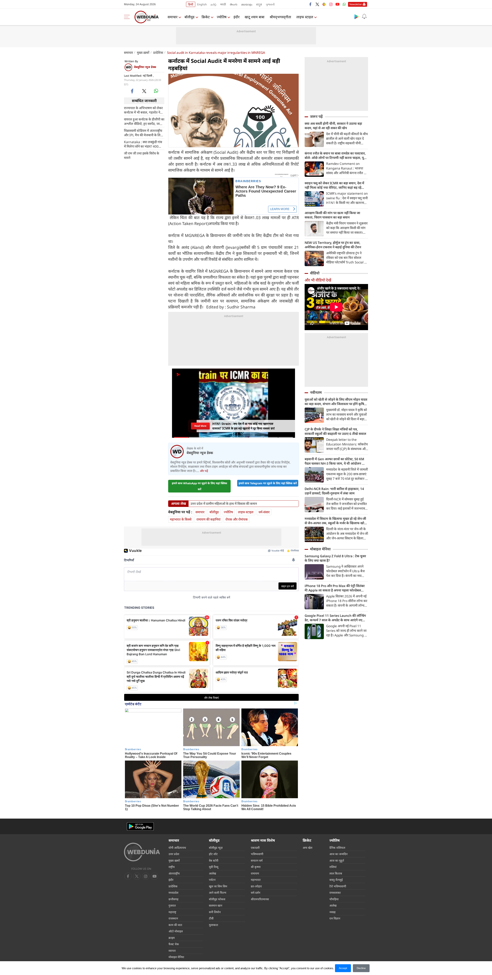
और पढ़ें (204, 471)
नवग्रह (332, 912)
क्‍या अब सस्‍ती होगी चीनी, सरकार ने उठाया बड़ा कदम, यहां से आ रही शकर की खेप (333, 125)
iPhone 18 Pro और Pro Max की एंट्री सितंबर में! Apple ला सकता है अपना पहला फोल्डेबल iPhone (335, 588)
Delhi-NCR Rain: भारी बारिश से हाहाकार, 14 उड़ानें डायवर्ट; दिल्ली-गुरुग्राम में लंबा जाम (334, 491)
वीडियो (314, 273)
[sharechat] (324, 4)
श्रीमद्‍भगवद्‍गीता (280, 17)
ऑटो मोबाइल (176, 931)
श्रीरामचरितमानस (260, 899)
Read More (200, 427)
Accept (343, 968)
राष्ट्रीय (172, 867)
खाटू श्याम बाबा (254, 17)
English (202, 4)
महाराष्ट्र (172, 912)
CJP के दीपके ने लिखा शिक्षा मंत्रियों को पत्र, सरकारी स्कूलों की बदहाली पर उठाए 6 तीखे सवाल (335, 431)
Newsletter (355, 4)
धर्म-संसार (264, 512)
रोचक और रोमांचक (236, 519)
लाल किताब (335, 873)
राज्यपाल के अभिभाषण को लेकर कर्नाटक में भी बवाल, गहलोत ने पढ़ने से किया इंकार (143, 109)
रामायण (255, 873)
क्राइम (172, 938)
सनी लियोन (215, 912)
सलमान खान (215, 905)
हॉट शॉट (213, 854)
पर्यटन (212, 880)
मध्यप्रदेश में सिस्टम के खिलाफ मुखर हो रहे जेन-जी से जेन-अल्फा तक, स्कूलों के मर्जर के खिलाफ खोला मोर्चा (336, 520)
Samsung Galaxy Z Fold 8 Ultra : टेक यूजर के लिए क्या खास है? (335, 558)
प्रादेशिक (158, 52)
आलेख (212, 873)
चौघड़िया (334, 899)
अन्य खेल (307, 848)
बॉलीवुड (189, 17)
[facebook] (310, 4)
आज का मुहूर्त (336, 860)
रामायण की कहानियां (208, 519)
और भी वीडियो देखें (318, 280)
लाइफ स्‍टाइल (304, 17)
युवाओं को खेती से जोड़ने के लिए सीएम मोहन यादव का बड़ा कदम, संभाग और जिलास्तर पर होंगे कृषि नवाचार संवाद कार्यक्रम (336, 401)
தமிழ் (213, 4)
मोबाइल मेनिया (320, 548)
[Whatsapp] (344, 4)
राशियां (333, 867)
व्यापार (172, 951)
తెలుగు (233, 4)
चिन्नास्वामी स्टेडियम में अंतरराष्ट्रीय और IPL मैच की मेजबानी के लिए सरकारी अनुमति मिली (143, 132)
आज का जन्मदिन (338, 854)
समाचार (172, 17)
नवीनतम (316, 392)
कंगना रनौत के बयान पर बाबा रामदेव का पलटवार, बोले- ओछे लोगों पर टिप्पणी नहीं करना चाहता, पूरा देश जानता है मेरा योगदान (335, 155)
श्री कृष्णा (256, 867)
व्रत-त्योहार (256, 886)
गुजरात (172, 905)
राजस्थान (173, 918)
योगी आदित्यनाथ (177, 848)
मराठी (223, 4)
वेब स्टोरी (213, 860)
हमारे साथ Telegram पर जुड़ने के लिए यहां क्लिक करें (268, 483)
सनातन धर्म (257, 860)
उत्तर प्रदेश (174, 854)
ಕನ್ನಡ (259, 4)
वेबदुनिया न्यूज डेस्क (145, 67)
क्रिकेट (206, 17)
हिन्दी (190, 4)
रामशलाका (335, 892)
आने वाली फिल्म (217, 892)
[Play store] (356, 16)
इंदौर (236, 17)
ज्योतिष (221, 17)
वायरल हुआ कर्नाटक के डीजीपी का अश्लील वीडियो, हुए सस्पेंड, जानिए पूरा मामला (144, 121)
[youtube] (337, 4)
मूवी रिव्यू (213, 867)
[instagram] (331, 4)
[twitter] (317, 4)
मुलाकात (213, 925)
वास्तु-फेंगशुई (336, 880)
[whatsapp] (156, 90)
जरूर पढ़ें (316, 116)
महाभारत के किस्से (180, 519)
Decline (361, 968)
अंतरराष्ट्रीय (174, 873)
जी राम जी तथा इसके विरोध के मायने (141, 155)
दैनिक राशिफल (337, 848)
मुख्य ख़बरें (143, 52)
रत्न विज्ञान (334, 918)
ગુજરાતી (270, 4)
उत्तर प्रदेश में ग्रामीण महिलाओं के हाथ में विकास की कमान (223, 504)
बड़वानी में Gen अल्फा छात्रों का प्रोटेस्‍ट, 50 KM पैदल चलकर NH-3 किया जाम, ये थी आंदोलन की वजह (335, 461)
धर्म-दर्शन (255, 892)
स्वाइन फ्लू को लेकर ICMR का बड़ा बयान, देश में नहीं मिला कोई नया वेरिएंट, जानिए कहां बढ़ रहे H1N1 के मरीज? (334, 185)
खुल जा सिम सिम (218, 886)
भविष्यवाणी (257, 854)
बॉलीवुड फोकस (217, 899)
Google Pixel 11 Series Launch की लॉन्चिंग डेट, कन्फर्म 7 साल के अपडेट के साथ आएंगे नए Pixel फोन (335, 617)
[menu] (128, 17)
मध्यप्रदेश (173, 892)
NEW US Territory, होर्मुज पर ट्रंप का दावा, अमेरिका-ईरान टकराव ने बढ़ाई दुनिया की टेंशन (333, 244)
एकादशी (255, 848)
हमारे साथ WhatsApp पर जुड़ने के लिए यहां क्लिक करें (199, 486)
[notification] (364, 16)
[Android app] (140, 826)
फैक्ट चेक (174, 944)
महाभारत (256, 880)
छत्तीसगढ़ (173, 899)
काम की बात (175, 925)
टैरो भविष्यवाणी (337, 886)
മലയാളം (246, 4)
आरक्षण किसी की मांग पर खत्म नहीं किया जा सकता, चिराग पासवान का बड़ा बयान (332, 215)
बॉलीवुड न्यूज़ (216, 848)
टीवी (211, 918)
